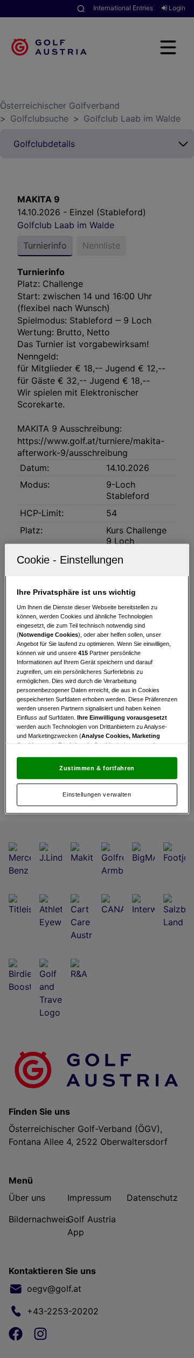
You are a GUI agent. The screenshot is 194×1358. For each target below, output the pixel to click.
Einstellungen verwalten (97, 794)
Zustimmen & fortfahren (97, 767)
